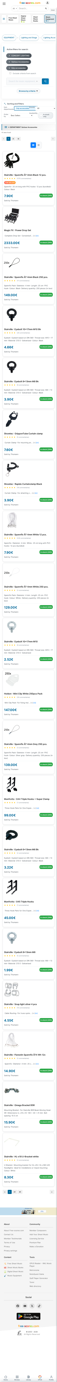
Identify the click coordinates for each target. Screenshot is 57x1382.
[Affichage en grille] (33, 145)
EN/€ (53, 10)
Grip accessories (18, 68)
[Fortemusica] (19, 1333)
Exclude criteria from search (24, 73)
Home (6, 1380)
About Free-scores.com (14, 1230)
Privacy (7, 1246)
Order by (6, 115)
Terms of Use (9, 1242)
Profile (51, 1380)
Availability (33, 113)
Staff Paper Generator (39, 1278)
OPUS (40, 1380)
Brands (32, 107)
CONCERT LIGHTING (20, 56)
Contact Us (8, 1234)
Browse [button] (17, 1380)
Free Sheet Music (14, 1263)
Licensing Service (37, 1238)
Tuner (32, 1282)
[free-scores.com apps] (3, 19)
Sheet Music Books (15, 1267)
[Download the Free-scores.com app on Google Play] (28, 1316)
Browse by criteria (27, 91)
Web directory (35, 1286)
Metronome (34, 1270)
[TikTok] (39, 1306)
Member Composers (38, 1230)
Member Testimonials (13, 1238)
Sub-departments (9, 108)
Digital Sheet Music (15, 1271)
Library (28, 1380)
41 (18, 139)
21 (13, 139)
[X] (32, 1306)
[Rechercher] (46, 8)
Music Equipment (14, 1276)
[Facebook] (18, 1306)
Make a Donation (36, 1246)
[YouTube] (25, 1306)
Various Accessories (20, 62)
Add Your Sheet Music (39, 1234)
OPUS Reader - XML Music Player (41, 1264)
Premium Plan (35, 1242)
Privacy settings (10, 1251)
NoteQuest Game (37, 1274)
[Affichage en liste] (38, 145)
